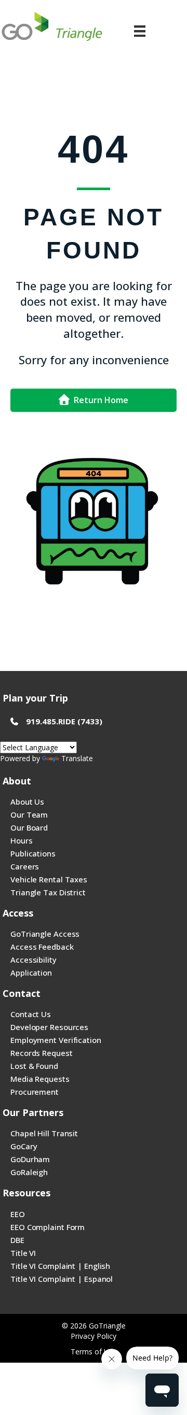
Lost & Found (34, 1066)
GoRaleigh (29, 1172)
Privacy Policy (93, 1336)
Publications (33, 853)
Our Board (29, 827)
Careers (24, 866)
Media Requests (40, 1079)
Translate (77, 758)
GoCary (23, 1146)
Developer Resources (49, 1027)
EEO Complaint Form (47, 1227)
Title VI (23, 1253)
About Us (27, 801)
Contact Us (30, 1014)
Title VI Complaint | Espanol (61, 1279)
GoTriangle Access (44, 933)
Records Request (41, 1053)
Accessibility (33, 959)
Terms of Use (94, 1351)
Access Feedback (42, 946)
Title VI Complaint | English (60, 1266)
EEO (17, 1214)
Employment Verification (55, 1040)
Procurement (34, 1092)
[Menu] (140, 31)
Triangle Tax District (48, 892)
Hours (21, 840)
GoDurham (30, 1159)
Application (31, 972)
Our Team (29, 814)
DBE (17, 1240)
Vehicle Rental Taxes (48, 879)
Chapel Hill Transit (44, 1133)
